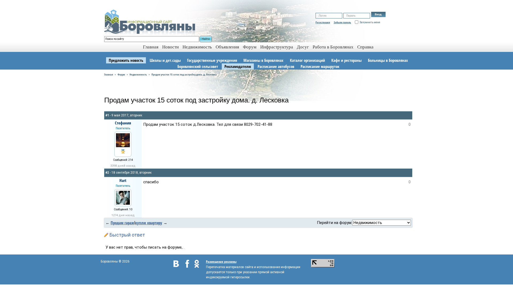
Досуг (303, 47)
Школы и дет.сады (165, 60)
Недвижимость (197, 47)
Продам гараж (122, 222)
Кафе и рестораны (346, 60)
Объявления (227, 47)
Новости (170, 47)
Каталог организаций (307, 60)
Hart (122, 180)
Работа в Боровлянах (333, 47)
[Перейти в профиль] (123, 139)
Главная (108, 74)
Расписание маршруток (320, 66)
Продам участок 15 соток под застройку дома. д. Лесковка (184, 74)
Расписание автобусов (276, 66)
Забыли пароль (342, 22)
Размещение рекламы (221, 261)
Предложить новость (126, 60)
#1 (107, 115)
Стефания (123, 123)
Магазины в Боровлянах (263, 60)
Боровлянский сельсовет (197, 66)
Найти (206, 38)
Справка (365, 47)
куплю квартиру (148, 222)
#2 (107, 172)
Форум (249, 47)
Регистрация (323, 22)
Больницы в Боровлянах (388, 60)
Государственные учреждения (212, 60)
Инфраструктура (276, 47)
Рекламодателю (237, 66)
